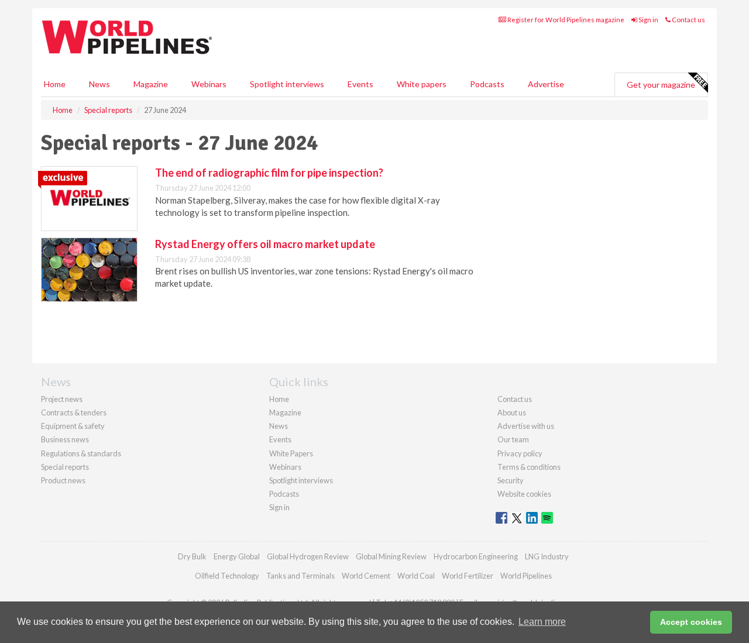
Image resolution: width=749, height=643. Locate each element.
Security (510, 480)
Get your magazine (661, 85)
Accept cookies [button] (691, 622)
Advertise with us (525, 426)
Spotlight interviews (287, 84)
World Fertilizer (467, 575)
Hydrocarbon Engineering (476, 556)
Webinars (208, 84)
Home (55, 84)
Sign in (647, 19)
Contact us (688, 19)
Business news (65, 439)
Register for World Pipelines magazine (565, 19)
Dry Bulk (192, 556)
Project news (62, 399)
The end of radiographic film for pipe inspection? (269, 172)
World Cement (366, 575)
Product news (63, 480)
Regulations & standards (81, 453)
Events (360, 84)
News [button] (99, 84)
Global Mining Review (391, 556)
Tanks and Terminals (300, 575)
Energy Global (237, 556)
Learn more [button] (542, 622)
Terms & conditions (529, 467)
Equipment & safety (73, 426)
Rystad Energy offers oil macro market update (265, 244)
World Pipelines (526, 575)
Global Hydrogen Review (308, 556)
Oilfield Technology (227, 575)
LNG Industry (547, 556)
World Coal (416, 575)
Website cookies (524, 493)
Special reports (65, 467)
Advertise (546, 84)
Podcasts (487, 84)
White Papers (291, 453)
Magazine (150, 84)
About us (511, 412)
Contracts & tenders (73, 412)
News (278, 426)
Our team (513, 439)
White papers (421, 84)
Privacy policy (519, 453)
